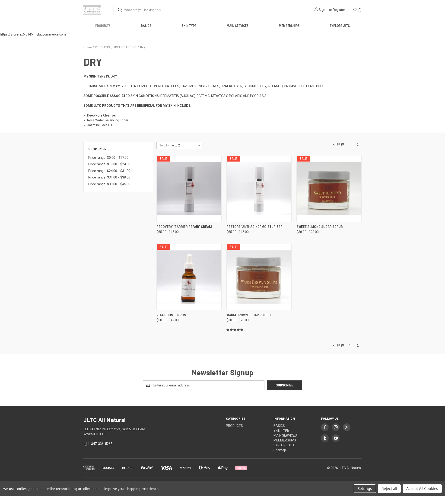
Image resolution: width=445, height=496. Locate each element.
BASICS (146, 26)
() (359, 10)
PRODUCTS (103, 26)
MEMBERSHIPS (289, 26)
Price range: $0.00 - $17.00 (108, 158)
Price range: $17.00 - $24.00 (109, 164)
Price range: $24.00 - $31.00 (109, 171)
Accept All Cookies (422, 488)
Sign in (323, 10)
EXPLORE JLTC (340, 26)
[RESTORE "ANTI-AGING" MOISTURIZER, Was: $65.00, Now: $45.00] (259, 189)
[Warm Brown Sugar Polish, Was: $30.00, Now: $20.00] (259, 277)
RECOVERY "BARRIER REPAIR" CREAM (184, 227)
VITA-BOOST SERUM (171, 315)
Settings (365, 488)
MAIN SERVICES (237, 26)
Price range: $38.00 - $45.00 (109, 184)
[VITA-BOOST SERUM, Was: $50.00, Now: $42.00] (189, 277)
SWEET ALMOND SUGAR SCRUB (319, 227)
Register (339, 10)
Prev (340, 144)
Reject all (389, 488)
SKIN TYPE (189, 26)
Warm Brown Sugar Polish (248, 315)
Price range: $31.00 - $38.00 (109, 177)
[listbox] (187, 145)
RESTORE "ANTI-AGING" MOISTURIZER (254, 227)
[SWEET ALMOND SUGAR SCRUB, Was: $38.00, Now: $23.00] (329, 189)
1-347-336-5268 (100, 444)
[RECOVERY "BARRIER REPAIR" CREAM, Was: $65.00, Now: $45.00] (189, 189)
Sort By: (164, 145)
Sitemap (279, 450)
